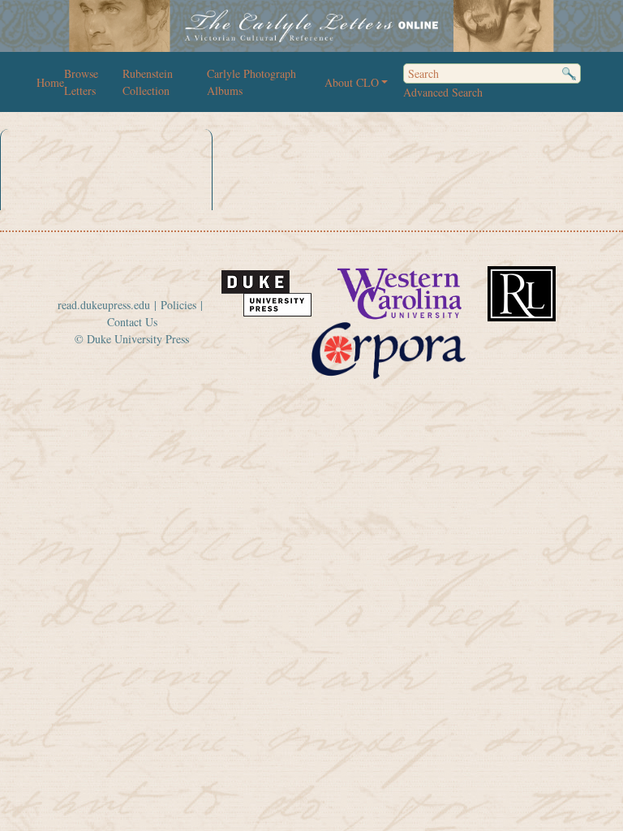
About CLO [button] (351, 82)
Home (50, 82)
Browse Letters (81, 82)
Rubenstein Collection (147, 82)
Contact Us (132, 321)
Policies (178, 304)
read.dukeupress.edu (104, 304)
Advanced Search (443, 92)
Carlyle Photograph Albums (251, 82)
